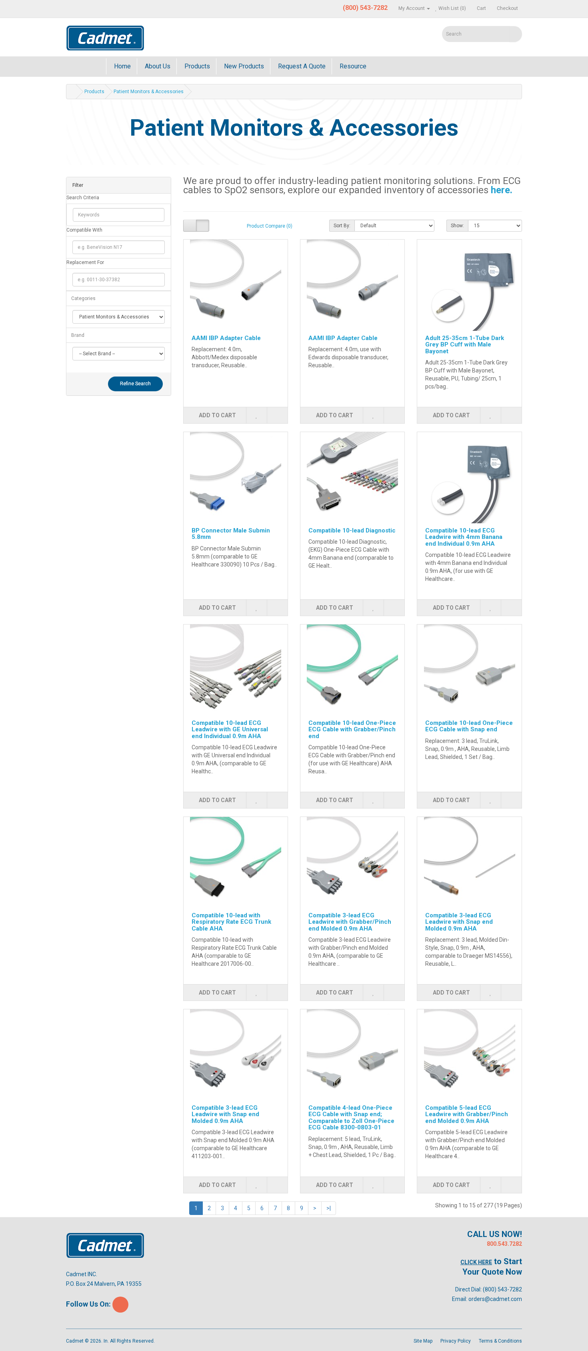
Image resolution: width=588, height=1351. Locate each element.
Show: (457, 225)
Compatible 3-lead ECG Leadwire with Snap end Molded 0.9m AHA (459, 922)
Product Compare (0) (269, 226)
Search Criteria (82, 197)
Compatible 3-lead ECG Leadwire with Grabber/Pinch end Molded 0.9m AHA (349, 922)
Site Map (423, 1341)
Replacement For (85, 262)
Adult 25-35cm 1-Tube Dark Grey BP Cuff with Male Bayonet (464, 344)
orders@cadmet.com (495, 1299)
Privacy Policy (455, 1341)
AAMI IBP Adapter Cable (226, 338)
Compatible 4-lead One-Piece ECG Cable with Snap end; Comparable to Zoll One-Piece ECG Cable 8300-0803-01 (351, 1117)
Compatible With (84, 230)
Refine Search (135, 383)
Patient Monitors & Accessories (149, 91)
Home (121, 66)
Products (196, 66)
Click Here (476, 1262)
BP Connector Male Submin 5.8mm (231, 534)
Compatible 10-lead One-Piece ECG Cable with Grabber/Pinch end (352, 729)
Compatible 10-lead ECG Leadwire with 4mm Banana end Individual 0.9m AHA (463, 537)
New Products (243, 66)
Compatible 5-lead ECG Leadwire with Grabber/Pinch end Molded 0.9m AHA (466, 1114)
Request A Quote (301, 66)
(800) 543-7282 (502, 1289)
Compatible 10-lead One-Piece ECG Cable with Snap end (469, 726)
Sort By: (342, 225)
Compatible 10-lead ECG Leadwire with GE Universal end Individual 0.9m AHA (230, 729)
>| (328, 1208)
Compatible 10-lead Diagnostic (352, 530)
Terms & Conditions (500, 1341)
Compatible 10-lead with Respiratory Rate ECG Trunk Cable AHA (231, 922)
